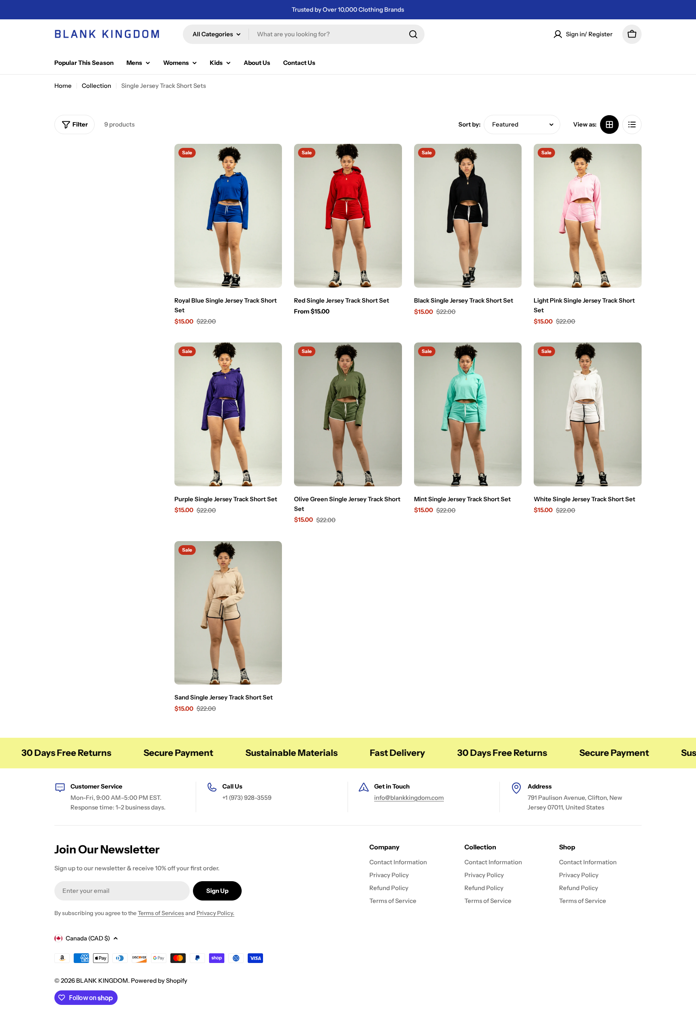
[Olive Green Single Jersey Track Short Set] (348, 414)
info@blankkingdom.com (409, 797)
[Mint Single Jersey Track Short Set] (468, 414)
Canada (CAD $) (88, 938)
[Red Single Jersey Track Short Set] (348, 216)
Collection (96, 85)
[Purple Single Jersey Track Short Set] (228, 414)
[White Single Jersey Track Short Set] (588, 414)
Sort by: (469, 124)
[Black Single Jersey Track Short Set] (468, 216)
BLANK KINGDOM (102, 980)
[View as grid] (609, 124)
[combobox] (304, 34)
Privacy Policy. (215, 913)
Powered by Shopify (159, 980)
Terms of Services (161, 913)
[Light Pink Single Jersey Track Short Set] (588, 216)
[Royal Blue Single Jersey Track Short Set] (228, 216)
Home (63, 85)
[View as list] (632, 124)
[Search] (413, 34)
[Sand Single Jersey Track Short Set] (228, 613)
